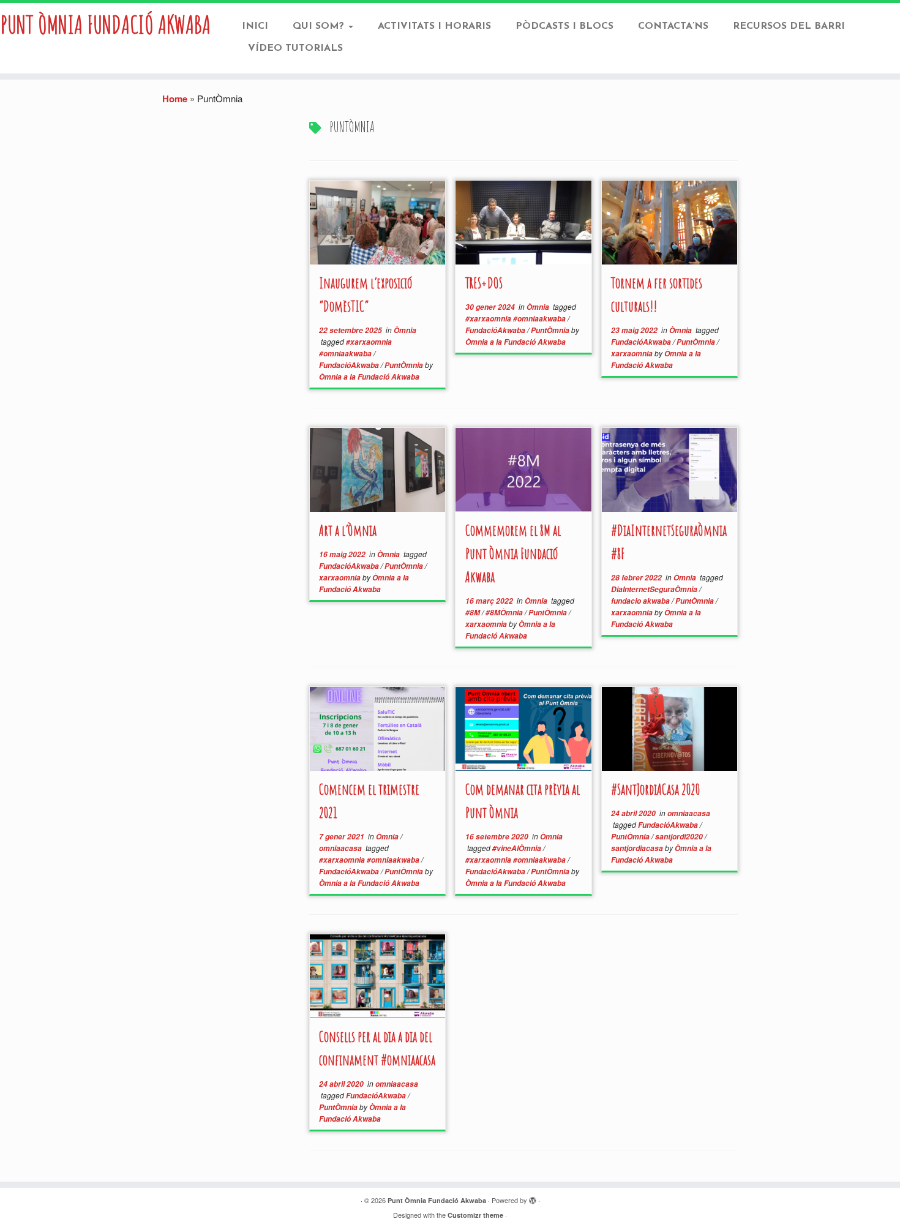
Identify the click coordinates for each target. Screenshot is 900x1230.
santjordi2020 (680, 836)
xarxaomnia (632, 353)
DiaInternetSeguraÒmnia (655, 589)
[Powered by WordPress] (532, 1200)
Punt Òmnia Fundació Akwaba (106, 24)
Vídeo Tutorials (295, 48)
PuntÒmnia (404, 365)
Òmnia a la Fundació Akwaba (369, 377)
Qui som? (320, 26)
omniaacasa (341, 848)
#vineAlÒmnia (517, 848)
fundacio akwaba (641, 601)
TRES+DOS (484, 283)
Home (174, 98)
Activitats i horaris (434, 26)
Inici (255, 26)
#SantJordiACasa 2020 (655, 789)
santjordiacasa (638, 848)
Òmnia (405, 330)
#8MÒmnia (505, 612)
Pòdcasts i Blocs (564, 26)
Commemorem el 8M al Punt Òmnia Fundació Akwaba (513, 553)
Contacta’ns (673, 26)
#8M (473, 612)
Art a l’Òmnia (348, 530)
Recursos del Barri (789, 26)
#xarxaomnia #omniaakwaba (516, 318)
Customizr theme (475, 1215)
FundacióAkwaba (350, 365)
